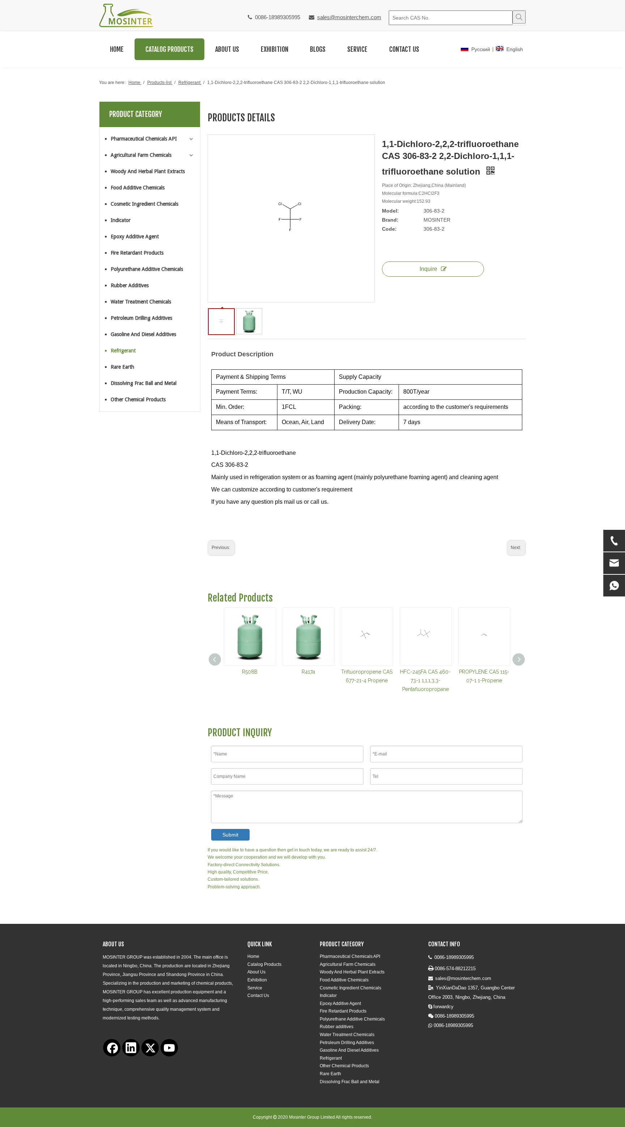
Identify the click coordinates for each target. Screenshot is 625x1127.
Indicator (121, 220)
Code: (389, 229)
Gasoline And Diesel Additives (143, 334)
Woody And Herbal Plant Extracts (148, 171)
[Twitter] (150, 1047)
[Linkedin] (131, 1047)
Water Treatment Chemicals (141, 302)
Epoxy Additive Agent (135, 236)
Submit (230, 835)
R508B (250, 672)
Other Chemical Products (138, 399)
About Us (256, 972)
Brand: (390, 220)
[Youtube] (169, 1047)
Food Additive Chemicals (138, 187)
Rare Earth (122, 367)
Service (254, 987)
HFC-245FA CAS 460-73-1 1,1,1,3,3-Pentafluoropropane (425, 680)
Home (253, 956)
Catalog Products (264, 964)
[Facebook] (111, 1047)
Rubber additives (336, 1026)
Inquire (428, 269)
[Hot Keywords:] (519, 17)
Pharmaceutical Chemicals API (144, 139)
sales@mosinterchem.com (349, 17)
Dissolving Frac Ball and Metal (144, 383)
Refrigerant (123, 350)
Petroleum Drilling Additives (141, 318)
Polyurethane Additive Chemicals (147, 269)
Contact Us (258, 995)
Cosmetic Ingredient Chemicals (144, 204)
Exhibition (257, 980)
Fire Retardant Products (137, 253)
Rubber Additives (130, 285)
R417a (308, 672)
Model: (390, 211)
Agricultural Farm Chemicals (141, 155)
